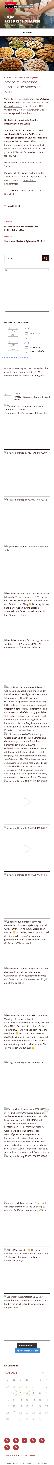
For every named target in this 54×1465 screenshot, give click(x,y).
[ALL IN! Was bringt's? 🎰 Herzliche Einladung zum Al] (27, 1271)
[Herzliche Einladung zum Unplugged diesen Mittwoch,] (27, 614)
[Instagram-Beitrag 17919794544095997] (27, 473)
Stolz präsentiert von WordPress (19, 1455)
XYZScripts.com (41, 1463)
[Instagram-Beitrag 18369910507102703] (27, 802)
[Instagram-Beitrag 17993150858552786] (27, 1177)
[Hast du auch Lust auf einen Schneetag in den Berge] (27, 1224)
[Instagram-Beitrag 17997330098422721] (27, 1083)
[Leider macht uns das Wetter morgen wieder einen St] (27, 755)
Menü (29, 32)
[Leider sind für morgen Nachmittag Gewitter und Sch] (27, 942)
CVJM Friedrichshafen (22, 19)
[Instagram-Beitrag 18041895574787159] (27, 895)
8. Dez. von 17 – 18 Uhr (31, 130)
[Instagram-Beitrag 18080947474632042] (27, 520)
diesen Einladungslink (33, 375)
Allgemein (14, 206)
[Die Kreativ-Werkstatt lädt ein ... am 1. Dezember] (27, 1317)
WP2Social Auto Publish (16, 1463)
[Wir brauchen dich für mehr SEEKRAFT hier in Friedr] (27, 1130)
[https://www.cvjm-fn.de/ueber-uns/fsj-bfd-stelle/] (27, 567)
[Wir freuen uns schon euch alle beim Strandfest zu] (27, 427)
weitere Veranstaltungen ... (17, 357)
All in (27, 328)
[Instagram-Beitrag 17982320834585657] (27, 849)
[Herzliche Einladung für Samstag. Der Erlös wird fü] (27, 661)
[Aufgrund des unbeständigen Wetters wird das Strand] (27, 989)
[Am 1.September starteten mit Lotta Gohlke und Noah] (27, 708)
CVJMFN (34, 78)
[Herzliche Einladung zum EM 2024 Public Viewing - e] (27, 1036)
